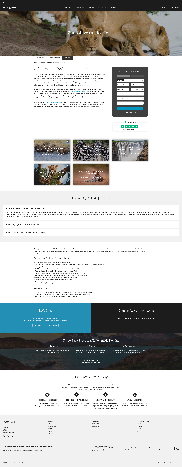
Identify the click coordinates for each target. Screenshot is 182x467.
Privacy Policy (157, 462)
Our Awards (139, 426)
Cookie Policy (140, 462)
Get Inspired (102, 7)
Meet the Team (140, 431)
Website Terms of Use (174, 462)
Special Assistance (96, 425)
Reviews (91, 7)
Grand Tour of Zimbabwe (53, 102)
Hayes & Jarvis (10, 7)
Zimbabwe (49, 62)
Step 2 (137, 75)
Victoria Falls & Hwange (78, 91)
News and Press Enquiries (131, 462)
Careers (139, 430)
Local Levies (50, 433)
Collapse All (95, 203)
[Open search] (177, 2)
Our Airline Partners (52, 426)
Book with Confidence (52, 431)
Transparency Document (149, 462)
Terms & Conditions (165, 462)
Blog (49, 423)
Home (35, 62)
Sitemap (49, 435)
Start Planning (174, 7)
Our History (139, 428)
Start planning (52, 325)
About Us (113, 7)
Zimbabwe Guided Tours (60, 62)
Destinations (66, 7)
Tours (67, 58)
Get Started (129, 109)
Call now (38, 325)
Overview (40, 58)
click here (21, 447)
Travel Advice (50, 428)
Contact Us (139, 425)
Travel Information (51, 430)
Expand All (86, 203)
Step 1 (123, 75)
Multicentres (55, 58)
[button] (91, 209)
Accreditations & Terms (53, 425)
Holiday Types (79, 7)
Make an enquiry (96, 426)
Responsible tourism (96, 423)
